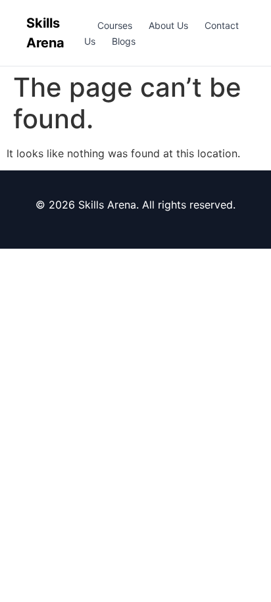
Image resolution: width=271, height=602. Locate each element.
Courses (114, 25)
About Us (168, 25)
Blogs (124, 41)
